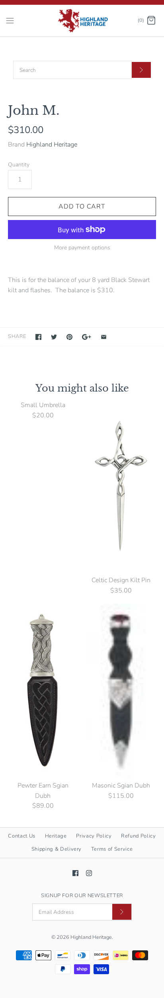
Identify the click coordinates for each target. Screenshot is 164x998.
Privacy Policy (93, 836)
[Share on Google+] (86, 337)
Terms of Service (112, 849)
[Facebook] (75, 873)
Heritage (56, 836)
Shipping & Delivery (56, 849)
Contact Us (21, 836)
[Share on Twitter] (54, 337)
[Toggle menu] (10, 20)
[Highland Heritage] (82, 21)
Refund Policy (138, 836)
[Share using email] (104, 337)
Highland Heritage (51, 144)
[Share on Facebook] (38, 337)
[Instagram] (89, 873)
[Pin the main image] (69, 337)
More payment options (82, 248)
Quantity (18, 164)
